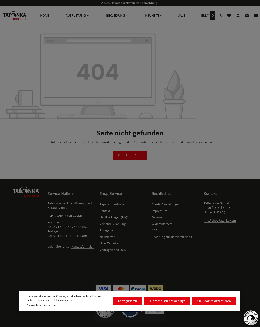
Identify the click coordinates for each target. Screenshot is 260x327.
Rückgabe (106, 230)
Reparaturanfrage (112, 204)
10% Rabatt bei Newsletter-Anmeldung (130, 3)
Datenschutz (160, 217)
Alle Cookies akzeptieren (214, 301)
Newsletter (107, 237)
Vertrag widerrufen (113, 250)
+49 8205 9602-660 (65, 216)
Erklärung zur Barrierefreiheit (172, 237)
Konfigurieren (127, 301)
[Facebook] (119, 268)
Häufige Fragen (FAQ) (114, 217)
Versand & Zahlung (113, 224)
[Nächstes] (212, 15)
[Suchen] (220, 15)
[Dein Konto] (238, 15)
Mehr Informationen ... (60, 300)
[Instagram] (140, 268)
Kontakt (105, 211)
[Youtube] (130, 268)
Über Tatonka (109, 243)
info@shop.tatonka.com (220, 220)
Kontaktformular (83, 246)
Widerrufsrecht (162, 224)
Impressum (159, 211)
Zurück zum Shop (130, 155)
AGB (154, 230)
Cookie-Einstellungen (166, 204)
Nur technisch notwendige (166, 301)
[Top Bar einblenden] (256, 15)
